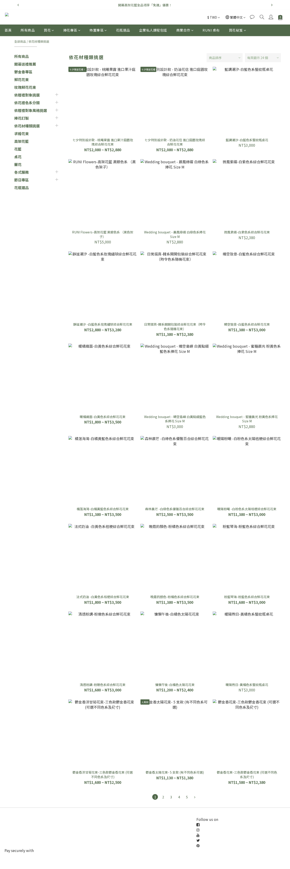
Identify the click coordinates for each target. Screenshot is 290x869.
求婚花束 (21, 133)
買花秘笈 (236, 30)
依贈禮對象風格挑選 (30, 110)
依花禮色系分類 (27, 102)
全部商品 (20, 41)
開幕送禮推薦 (25, 64)
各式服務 (21, 172)
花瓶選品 (123, 30)
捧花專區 (70, 30)
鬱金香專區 (23, 71)
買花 (47, 30)
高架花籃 (21, 141)
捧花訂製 (21, 118)
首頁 (8, 30)
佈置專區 (96, 30)
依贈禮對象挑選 (27, 95)
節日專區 (21, 180)
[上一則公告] (18, 5)
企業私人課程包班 (153, 30)
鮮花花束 (21, 79)
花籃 (18, 149)
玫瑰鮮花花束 (25, 87)
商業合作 (183, 30)
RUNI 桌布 (211, 30)
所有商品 (28, 30)
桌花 (18, 156)
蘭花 (18, 164)
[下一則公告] (272, 5)
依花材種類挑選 (39, 41)
